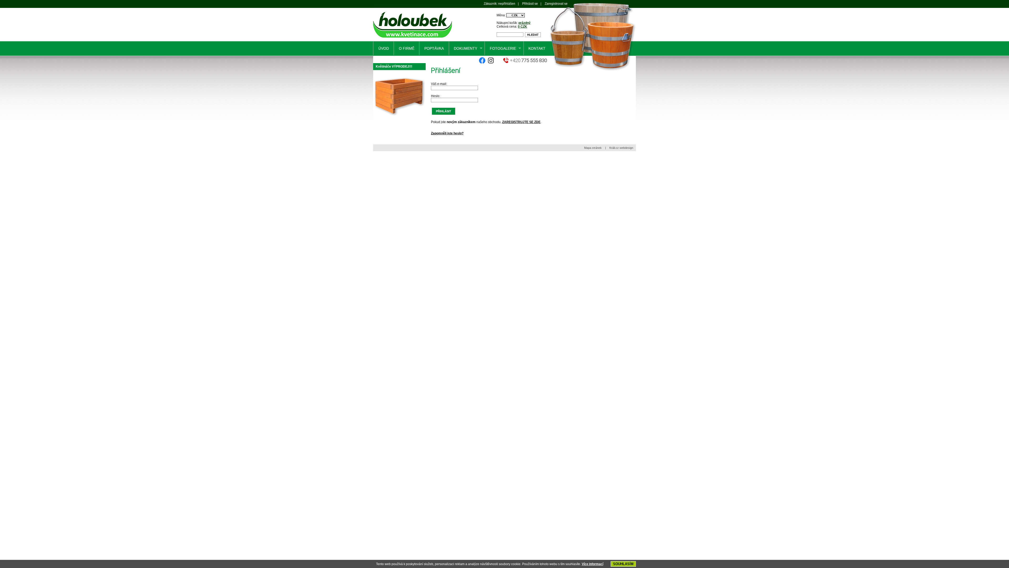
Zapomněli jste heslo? (447, 133)
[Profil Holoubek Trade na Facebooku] (482, 62)
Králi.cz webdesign (621, 147)
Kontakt (536, 48)
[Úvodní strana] (413, 40)
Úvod (383, 48)
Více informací (592, 564)
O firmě (406, 48)
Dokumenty (465, 48)
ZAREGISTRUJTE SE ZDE (521, 122)
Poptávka (434, 48)
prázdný (524, 23)
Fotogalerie (503, 48)
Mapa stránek (593, 147)
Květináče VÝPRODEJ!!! (394, 66)
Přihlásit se (530, 4)
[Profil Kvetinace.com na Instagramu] (491, 62)
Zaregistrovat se (556, 4)
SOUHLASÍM (623, 564)
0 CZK (522, 26)
